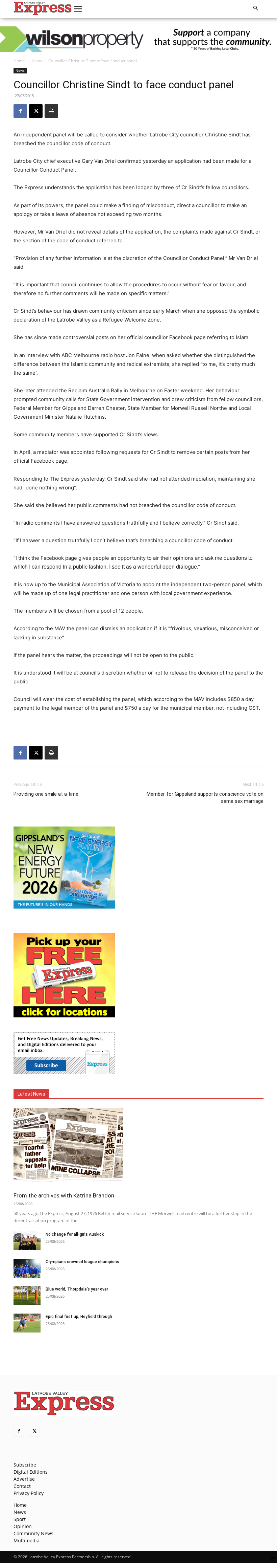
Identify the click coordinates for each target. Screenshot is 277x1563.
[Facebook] (20, 111)
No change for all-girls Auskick (75, 1234)
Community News (33, 1533)
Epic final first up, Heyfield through (79, 1316)
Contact (22, 1486)
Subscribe (25, 1464)
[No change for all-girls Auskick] (27, 1240)
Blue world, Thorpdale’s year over (77, 1289)
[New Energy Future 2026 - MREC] (64, 909)
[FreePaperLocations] (64, 1015)
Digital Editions (31, 1472)
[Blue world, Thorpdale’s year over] (27, 1295)
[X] (36, 111)
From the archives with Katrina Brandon (64, 1195)
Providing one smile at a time (46, 794)
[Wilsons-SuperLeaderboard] (138, 39)
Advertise (24, 1479)
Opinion (23, 1526)
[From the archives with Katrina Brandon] (138, 1147)
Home (19, 61)
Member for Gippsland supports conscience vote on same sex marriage (205, 797)
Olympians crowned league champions (82, 1261)
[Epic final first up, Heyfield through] (27, 1323)
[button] (78, 9)
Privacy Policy (29, 1493)
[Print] (51, 111)
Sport (20, 1519)
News (36, 61)
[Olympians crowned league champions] (27, 1268)
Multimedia (27, 1540)
